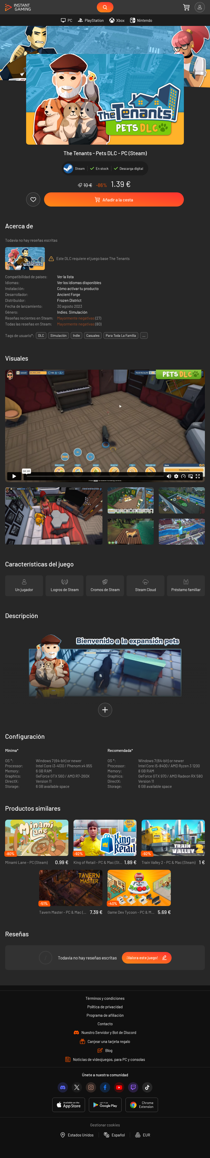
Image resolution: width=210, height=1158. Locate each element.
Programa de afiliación (105, 1015)
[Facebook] (105, 1087)
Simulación (78, 312)
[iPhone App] (68, 1105)
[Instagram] (91, 1087)
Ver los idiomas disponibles (79, 282)
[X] (77, 1087)
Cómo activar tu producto (78, 288)
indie (76, 335)
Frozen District (69, 300)
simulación (58, 335)
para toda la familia (121, 335)
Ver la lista (65, 276)
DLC (41, 335)
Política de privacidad (105, 1006)
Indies (62, 312)
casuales (92, 335)
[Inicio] (18, 7)
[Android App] (105, 1105)
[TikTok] (147, 1087)
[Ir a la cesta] (186, 7)
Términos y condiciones (105, 998)
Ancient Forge (68, 294)
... (143, 335)
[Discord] (63, 1087)
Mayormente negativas (76, 318)
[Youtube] (119, 1087)
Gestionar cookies (105, 1125)
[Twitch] (133, 1087)
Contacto (105, 1023)
